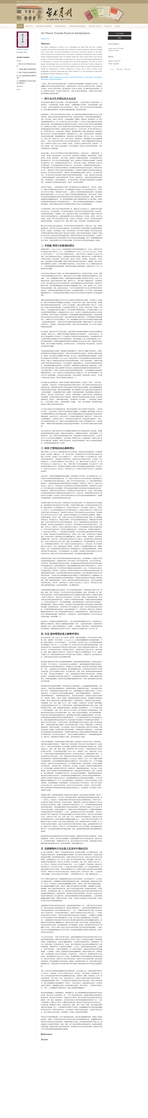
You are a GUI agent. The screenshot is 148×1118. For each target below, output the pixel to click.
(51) (65, 812)
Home (20, 26)
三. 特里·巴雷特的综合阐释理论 (26, 72)
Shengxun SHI (45, 38)
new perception (88, 77)
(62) (50, 988)
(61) (48, 951)
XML (119, 38)
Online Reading (60, 26)
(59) (101, 917)
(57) (73, 910)
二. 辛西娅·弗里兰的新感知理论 (26, 69)
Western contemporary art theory (58, 77)
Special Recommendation (77, 26)
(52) (74, 864)
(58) (89, 915)
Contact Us (108, 26)
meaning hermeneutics (55, 79)
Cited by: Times (115, 50)
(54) (96, 871)
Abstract (19, 61)
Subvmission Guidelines (43, 26)
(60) (98, 927)
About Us (29, 26)
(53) (65, 866)
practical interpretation (76, 77)
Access (18, 89)
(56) (94, 896)
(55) (100, 874)
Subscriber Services (95, 26)
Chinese (117, 26)
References (20, 86)
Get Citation (120, 33)
